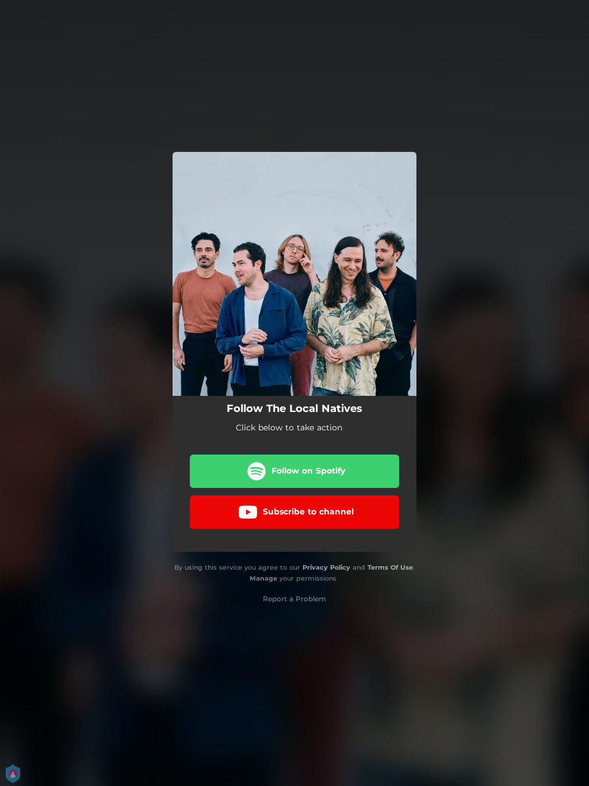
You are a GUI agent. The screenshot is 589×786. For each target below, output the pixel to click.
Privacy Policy (326, 567)
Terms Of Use (390, 567)
